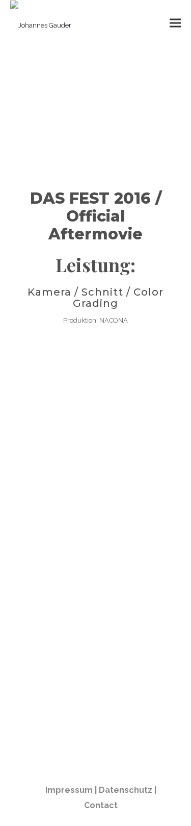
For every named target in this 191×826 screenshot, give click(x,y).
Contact (101, 805)
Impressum (69, 790)
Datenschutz (125, 790)
